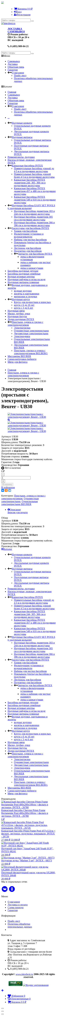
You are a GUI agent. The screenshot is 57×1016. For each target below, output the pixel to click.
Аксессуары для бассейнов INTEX (30, 228)
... (9, 117)
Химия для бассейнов (25, 231)
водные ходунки (23, 290)
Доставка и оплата (18, 904)
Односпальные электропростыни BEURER (19, 503)
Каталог (7, 549)
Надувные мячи (16, 310)
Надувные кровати (22, 123)
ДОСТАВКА (15, 28)
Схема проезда (15, 907)
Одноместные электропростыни (31, 330)
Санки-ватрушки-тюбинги (22, 359)
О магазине (18, 72)
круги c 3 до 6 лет (23, 308)
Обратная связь (16, 67)
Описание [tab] (15, 509)
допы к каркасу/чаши (31, 268)
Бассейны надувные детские (23, 271)
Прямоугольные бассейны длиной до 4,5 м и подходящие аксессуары (34, 170)
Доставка (13, 64)
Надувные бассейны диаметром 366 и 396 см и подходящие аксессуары (34, 224)
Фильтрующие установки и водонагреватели (29, 235)
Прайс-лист (20, 75)
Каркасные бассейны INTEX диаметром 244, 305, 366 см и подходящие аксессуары (30, 182)
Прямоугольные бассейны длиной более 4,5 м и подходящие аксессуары (34, 175)
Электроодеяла (22, 336)
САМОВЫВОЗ (16, 31)
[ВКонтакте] (2, 490)
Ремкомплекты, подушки (21, 157)
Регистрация (23, 14)
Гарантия (13, 69)
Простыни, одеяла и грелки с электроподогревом (25, 323)
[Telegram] (9, 490)
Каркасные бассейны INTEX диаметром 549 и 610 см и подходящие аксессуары (35, 200)
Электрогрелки (22, 327)
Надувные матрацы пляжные (23, 282)
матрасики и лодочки (25, 296)
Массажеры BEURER (19, 356)
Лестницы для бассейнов (27, 248)
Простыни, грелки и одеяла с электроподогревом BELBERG (31, 352)
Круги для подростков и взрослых (32, 302)
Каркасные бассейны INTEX (27, 165)
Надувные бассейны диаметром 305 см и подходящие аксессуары (33, 218)
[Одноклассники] (6, 490)
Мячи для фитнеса (17, 362)
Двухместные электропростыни (31, 333)
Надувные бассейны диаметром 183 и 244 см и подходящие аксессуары (34, 212)
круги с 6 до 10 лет (24, 305)
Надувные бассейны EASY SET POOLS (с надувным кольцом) (31, 207)
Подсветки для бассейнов (28, 251)
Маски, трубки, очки (19, 313)
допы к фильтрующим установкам (32, 258)
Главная (12, 92)
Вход (19, 11)
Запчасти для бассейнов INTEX (35, 253)
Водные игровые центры (21, 276)
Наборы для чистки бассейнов (30, 239)
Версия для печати (18, 512)
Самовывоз (14, 61)
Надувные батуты (17, 316)
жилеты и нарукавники (26, 293)
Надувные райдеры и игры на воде (26, 279)
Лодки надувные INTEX (21, 319)
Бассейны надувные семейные (24, 273)
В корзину (7, 484)
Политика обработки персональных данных (20, 925)
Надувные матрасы (22, 137)
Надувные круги (21, 299)
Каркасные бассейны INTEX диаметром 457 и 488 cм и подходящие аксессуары (35, 191)
